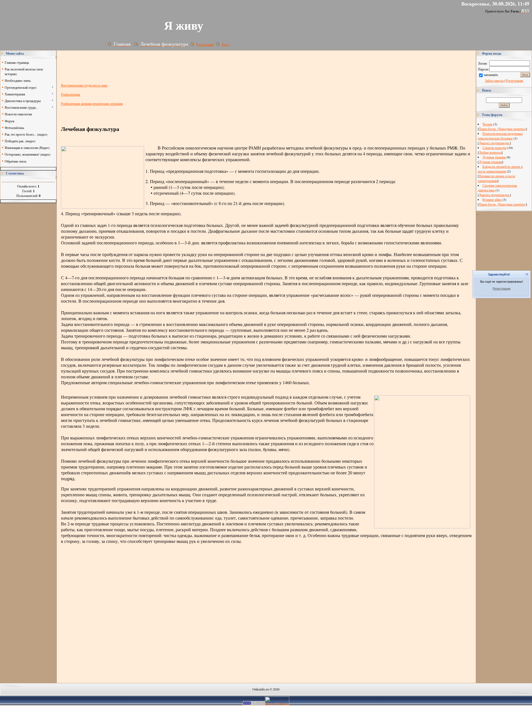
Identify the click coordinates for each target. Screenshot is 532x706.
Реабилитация (70, 94)
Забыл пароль (494, 80)
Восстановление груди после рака (84, 85)
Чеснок (487, 124)
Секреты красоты (494, 147)
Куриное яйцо (492, 199)
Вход (225, 44)
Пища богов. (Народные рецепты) (502, 128)
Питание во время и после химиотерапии (496, 178)
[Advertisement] (28, 286)
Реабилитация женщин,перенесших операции (92, 103)
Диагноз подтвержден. (494, 143)
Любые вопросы (490, 152)
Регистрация (205, 44)
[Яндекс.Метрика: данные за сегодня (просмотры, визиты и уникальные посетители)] (277, 701)
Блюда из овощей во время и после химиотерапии (500, 168)
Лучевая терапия (494, 157)
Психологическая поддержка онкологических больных (500, 135)
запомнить (491, 74)
